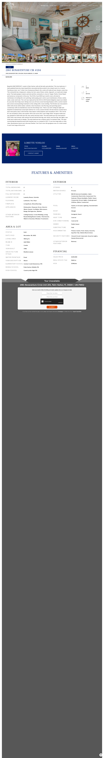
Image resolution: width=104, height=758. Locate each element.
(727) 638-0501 (46, 148)
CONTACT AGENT (33, 153)
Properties (44, 5)
